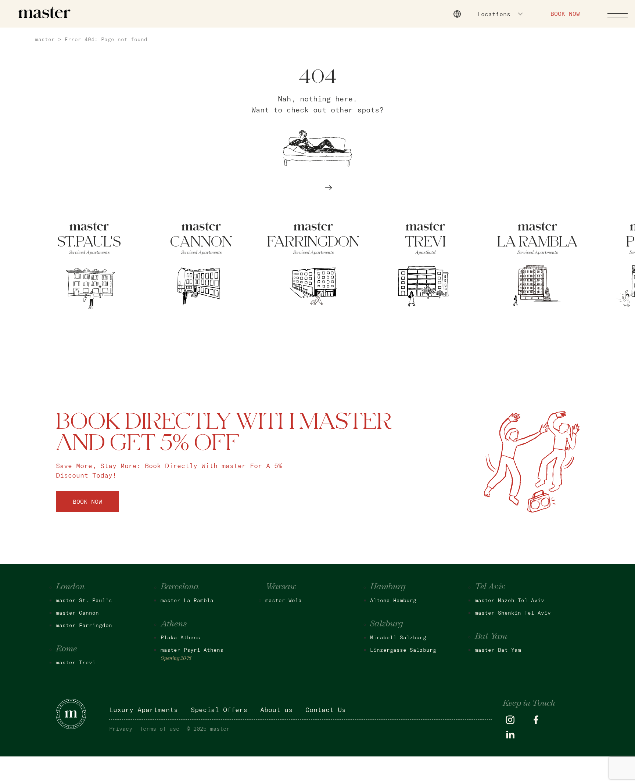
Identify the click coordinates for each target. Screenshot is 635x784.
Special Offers (219, 709)
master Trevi (76, 662)
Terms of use (159, 728)
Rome (66, 649)
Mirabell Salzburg (398, 637)
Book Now (565, 13)
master (45, 39)
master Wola (283, 600)
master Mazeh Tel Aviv (509, 600)
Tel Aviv (490, 587)
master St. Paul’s (84, 600)
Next (329, 188)
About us (276, 709)
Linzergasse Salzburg (403, 650)
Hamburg (387, 587)
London (70, 587)
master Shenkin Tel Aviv (513, 612)
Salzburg (386, 624)
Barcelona (180, 587)
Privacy (120, 728)
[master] (44, 12)
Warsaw (281, 587)
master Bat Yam (498, 650)
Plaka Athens (180, 637)
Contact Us (325, 709)
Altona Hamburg (393, 600)
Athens (174, 624)
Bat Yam (491, 637)
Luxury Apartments (143, 709)
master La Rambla (187, 600)
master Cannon (77, 612)
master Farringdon (84, 625)
